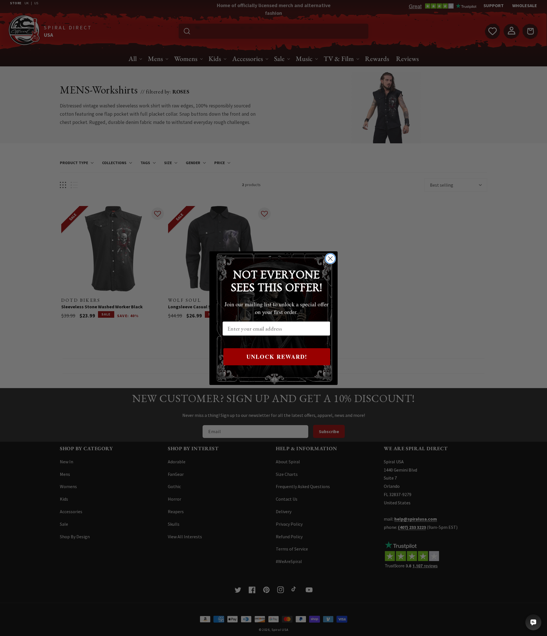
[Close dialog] (330, 259)
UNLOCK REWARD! (276, 356)
